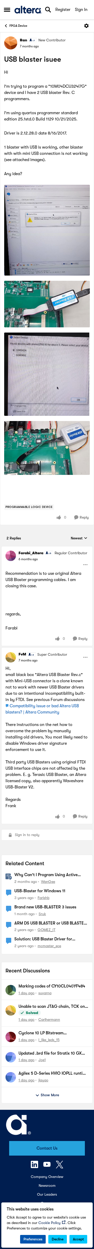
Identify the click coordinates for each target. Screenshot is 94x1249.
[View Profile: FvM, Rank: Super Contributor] (10, 657)
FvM (22, 654)
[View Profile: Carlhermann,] (10, 1010)
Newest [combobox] (79, 538)
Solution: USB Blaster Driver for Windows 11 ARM (43, 939)
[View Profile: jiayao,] (10, 1077)
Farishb (43, 898)
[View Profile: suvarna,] (10, 990)
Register (62, 9)
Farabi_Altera (31, 553)
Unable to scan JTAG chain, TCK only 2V (53, 1006)
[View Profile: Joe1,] (10, 1057)
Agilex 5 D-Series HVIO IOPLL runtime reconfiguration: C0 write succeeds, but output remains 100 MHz (53, 1073)
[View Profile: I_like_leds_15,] (10, 1037)
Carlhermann (49, 1019)
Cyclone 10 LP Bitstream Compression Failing (41, 1033)
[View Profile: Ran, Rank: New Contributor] (10, 42)
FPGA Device (18, 26)
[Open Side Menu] (7, 10)
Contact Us (47, 1148)
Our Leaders (47, 1194)
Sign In (81, 9)
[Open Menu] (86, 25)
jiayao (43, 1080)
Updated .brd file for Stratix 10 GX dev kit (50, 1053)
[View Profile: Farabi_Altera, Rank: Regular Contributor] (10, 556)
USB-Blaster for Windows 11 (39, 891)
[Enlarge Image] (47, 230)
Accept (78, 1239)
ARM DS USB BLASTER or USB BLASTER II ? (50, 923)
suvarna (44, 993)
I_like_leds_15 (49, 1040)
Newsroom (47, 1185)
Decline (57, 1239)
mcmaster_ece (49, 946)
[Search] (48, 10)
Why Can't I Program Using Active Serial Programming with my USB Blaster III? (46, 875)
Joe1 (42, 1060)
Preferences (33, 1239)
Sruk (42, 914)
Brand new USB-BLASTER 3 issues (45, 907)
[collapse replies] (47, 548)
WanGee (48, 882)
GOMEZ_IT (46, 930)
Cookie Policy (49, 1223)
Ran (23, 40)
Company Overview (47, 1177)
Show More (50, 1095)
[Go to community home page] (28, 9)
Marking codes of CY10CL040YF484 (52, 986)
